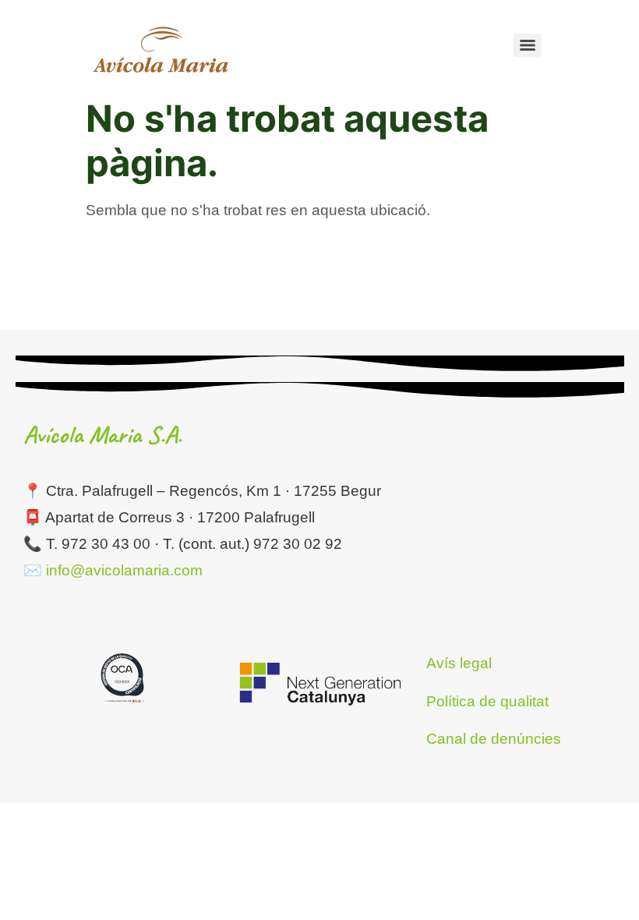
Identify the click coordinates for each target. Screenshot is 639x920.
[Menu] (528, 45)
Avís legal (459, 663)
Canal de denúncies (493, 739)
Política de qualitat (487, 701)
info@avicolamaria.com (124, 570)
